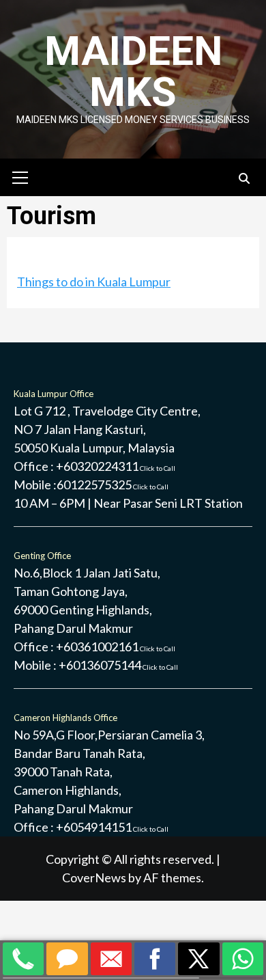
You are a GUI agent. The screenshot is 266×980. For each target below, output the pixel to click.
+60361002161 (115, 646)
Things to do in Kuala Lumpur (94, 281)
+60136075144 (118, 664)
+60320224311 (115, 466)
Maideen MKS (133, 71)
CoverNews (94, 877)
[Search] (243, 179)
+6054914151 (112, 826)
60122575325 (112, 484)
